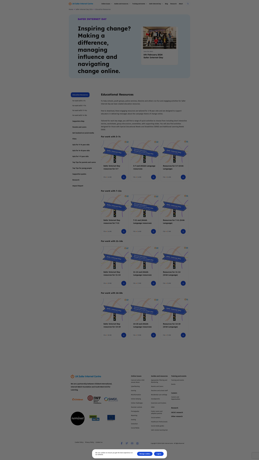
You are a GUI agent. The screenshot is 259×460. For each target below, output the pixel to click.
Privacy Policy (108, 252)
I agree (159, 454)
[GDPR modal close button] (154, 205)
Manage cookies (145, 454)
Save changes (148, 254)
